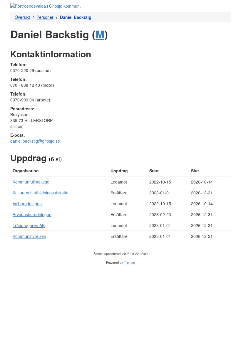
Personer (44, 17)
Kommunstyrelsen (29, 236)
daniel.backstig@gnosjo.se (35, 141)
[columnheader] (59, 170)
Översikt (22, 17)
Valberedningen (27, 203)
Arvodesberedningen (32, 214)
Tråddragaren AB (29, 225)
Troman (129, 262)
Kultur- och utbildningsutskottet (41, 193)
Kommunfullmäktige (31, 182)
